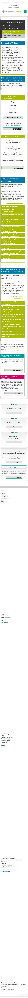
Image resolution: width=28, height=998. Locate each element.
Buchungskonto (5, 867)
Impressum (4, 495)
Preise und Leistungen (7, 989)
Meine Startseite (5, 740)
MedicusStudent (5, 616)
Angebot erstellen (6, 739)
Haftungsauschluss (6, 498)
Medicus (3, 614)
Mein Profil (4, 742)
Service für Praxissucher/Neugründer (11, 860)
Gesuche (3, 863)
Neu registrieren (17, 7)
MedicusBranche (6, 617)
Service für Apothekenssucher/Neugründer (13, 984)
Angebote (4, 862)
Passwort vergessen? (7, 737)
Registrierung (5, 734)
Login (2, 735)
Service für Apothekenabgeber (9, 983)
